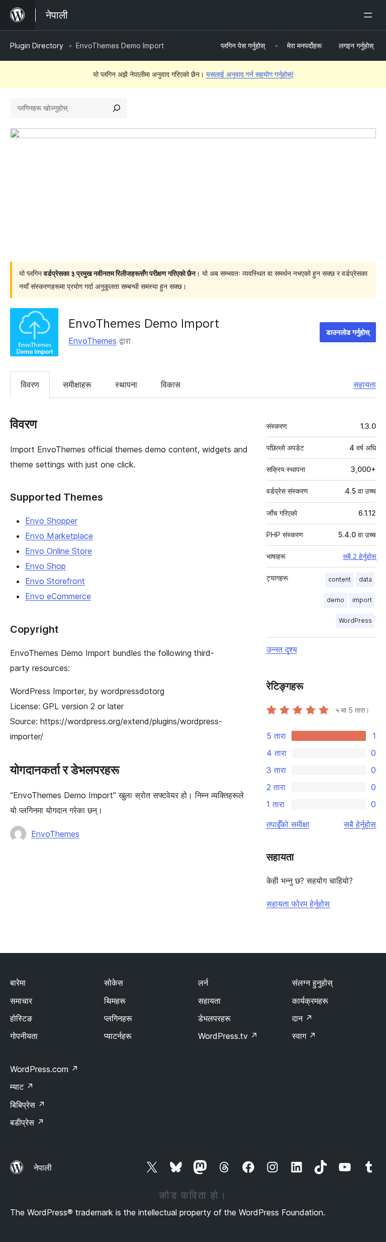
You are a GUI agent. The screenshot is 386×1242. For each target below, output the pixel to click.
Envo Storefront (55, 581)
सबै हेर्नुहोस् (360, 824)
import (362, 600)
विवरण (30, 384)
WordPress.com (44, 1069)
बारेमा (18, 983)
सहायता (364, 384)
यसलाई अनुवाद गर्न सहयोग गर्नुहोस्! (250, 74)
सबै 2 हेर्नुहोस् (359, 556)
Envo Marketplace (59, 536)
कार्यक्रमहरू (310, 1001)
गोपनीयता (24, 1036)
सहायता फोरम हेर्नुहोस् (298, 904)
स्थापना (126, 384)
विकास (170, 384)
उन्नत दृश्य (281, 649)
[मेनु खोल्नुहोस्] (370, 15)
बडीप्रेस (27, 1122)
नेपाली (43, 1168)
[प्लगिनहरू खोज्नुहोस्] (117, 108)
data (365, 579)
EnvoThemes (92, 341)
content (339, 579)
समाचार (21, 1001)
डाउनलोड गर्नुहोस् (347, 332)
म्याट (22, 1087)
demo (335, 600)
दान (302, 1018)
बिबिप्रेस (27, 1105)
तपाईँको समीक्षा (288, 824)
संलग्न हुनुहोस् (312, 983)
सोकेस (113, 983)
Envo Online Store (58, 551)
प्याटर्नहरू (118, 1036)
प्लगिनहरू (118, 1018)
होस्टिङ (21, 1018)
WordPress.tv (228, 1036)
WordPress (355, 620)
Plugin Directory (36, 45)
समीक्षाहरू (77, 384)
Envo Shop (45, 566)
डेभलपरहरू (214, 1018)
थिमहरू (115, 1001)
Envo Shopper (51, 521)
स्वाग (304, 1036)
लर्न (203, 983)
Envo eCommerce (58, 596)
